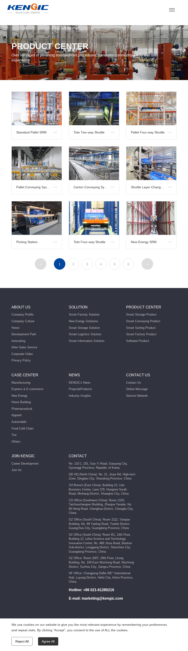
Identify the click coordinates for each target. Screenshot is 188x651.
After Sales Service (24, 347)
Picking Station (27, 242)
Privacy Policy (21, 360)
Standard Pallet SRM (31, 132)
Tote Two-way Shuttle (89, 132)
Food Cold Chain (22, 428)
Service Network (137, 395)
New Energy (19, 395)
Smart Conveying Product (143, 321)
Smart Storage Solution (84, 328)
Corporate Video (22, 354)
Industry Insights (80, 395)
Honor (15, 328)
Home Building (21, 402)
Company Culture (22, 321)
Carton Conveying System (92, 187)
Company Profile (22, 314)
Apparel (16, 415)
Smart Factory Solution (84, 314)
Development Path (23, 334)
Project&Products (80, 389)
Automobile (18, 422)
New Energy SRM (144, 242)
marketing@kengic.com (102, 598)
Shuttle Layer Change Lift (149, 187)
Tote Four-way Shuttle (89, 242)
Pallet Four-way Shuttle (148, 132)
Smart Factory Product (141, 334)
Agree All (48, 641)
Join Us (16, 470)
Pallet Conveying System (34, 187)
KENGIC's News (80, 382)
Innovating (18, 341)
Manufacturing (20, 382)
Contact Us (133, 382)
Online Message (137, 389)
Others (15, 441)
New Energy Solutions (83, 321)
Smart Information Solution (86, 341)
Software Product (137, 341)
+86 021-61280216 (98, 590)
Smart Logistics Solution (85, 334)
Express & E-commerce (27, 389)
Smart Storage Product (141, 314)
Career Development (25, 463)
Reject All (22, 641)
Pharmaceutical (21, 408)
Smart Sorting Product (141, 328)
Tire (14, 435)
